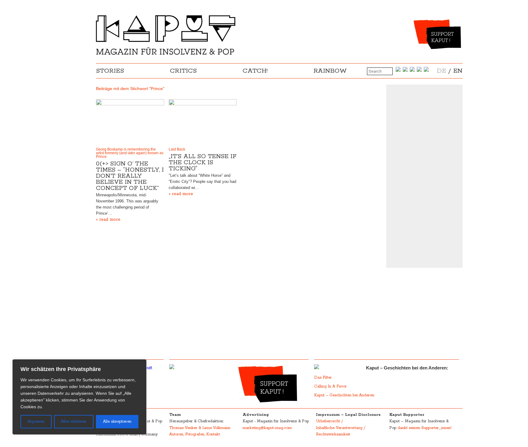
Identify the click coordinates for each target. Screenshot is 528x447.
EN (458, 71)
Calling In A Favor (330, 386)
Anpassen (36, 421)
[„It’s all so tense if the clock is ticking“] (203, 121)
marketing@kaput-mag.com (267, 428)
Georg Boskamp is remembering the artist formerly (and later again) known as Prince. (129, 152)
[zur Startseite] (165, 53)
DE (441, 71)
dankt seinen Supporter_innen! (425, 428)
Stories (110, 71)
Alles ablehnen (73, 421)
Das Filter (323, 377)
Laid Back (177, 149)
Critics (183, 71)
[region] (79, 397)
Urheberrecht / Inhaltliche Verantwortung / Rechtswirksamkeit (340, 428)
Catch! (255, 71)
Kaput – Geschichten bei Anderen (344, 395)
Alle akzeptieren (117, 421)
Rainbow (330, 71)
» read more (108, 219)
